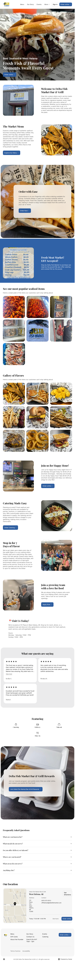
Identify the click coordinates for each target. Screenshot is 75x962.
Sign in (55, 4)
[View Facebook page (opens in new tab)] (4, 954)
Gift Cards (14, 931)
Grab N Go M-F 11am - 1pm (31, 935)
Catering (45, 931)
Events (39, 4)
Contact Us (30, 931)
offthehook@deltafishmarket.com (51, 897)
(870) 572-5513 (46, 895)
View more (9, 674)
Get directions (67, 888)
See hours (55, 913)
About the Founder (13, 935)
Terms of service (15, 945)
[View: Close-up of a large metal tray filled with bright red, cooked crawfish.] (14, 307)
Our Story (30, 4)
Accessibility (26, 945)
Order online (66, 913)
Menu (22, 4)
